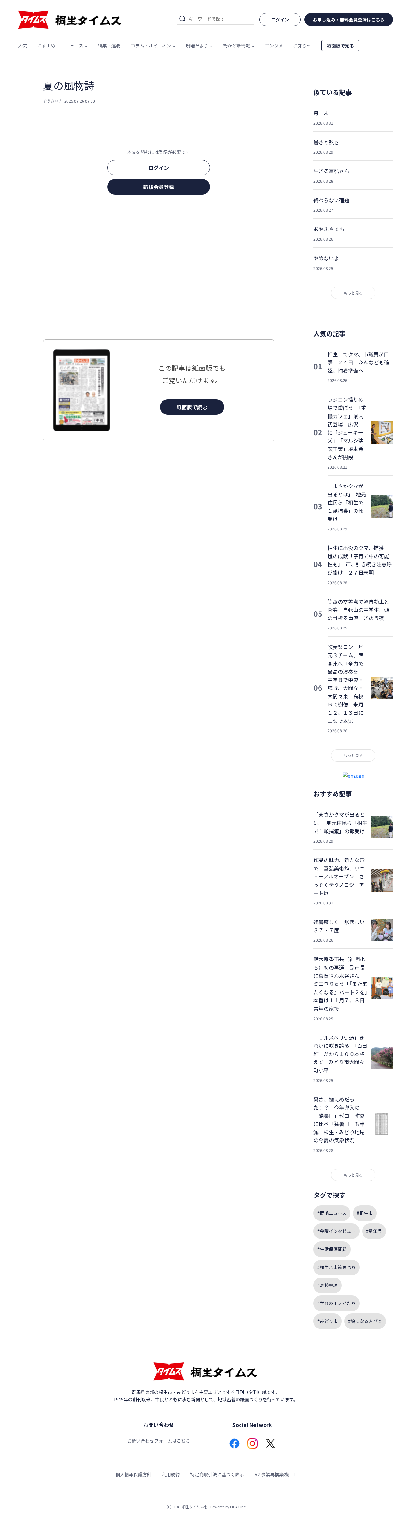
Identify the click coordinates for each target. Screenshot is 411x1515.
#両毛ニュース (331, 1213)
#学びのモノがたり (336, 1303)
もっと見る (353, 293)
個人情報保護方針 (134, 1474)
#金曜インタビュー (336, 1231)
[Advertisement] (158, 269)
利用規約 (171, 1474)
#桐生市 (365, 1213)
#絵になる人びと (365, 1321)
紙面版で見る (340, 45)
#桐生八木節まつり (336, 1267)
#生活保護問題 (332, 1249)
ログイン (158, 167)
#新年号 (374, 1231)
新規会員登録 (158, 187)
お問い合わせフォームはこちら (158, 1440)
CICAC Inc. (238, 1506)
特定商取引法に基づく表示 (217, 1474)
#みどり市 (327, 1321)
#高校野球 (327, 1285)
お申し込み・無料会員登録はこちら (349, 19)
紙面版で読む (192, 407)
